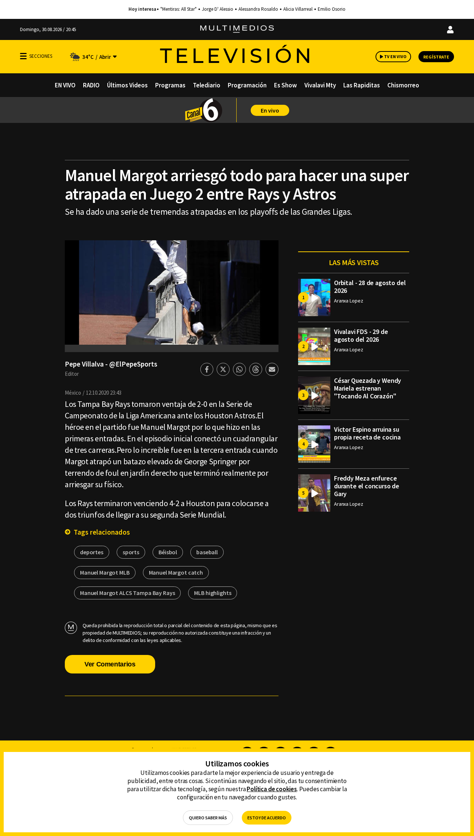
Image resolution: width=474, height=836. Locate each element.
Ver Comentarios (110, 664)
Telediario (206, 85)
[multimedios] (237, 29)
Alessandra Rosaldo (258, 9)
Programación (247, 85)
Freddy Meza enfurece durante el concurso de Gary (366, 486)
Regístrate (436, 57)
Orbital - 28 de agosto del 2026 (369, 286)
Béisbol (167, 552)
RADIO (91, 85)
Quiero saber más (208, 817)
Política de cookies (272, 789)
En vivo (270, 110)
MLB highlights (212, 592)
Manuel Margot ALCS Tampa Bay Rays (127, 592)
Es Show (285, 85)
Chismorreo (403, 85)
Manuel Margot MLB (105, 572)
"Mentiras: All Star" (178, 9)
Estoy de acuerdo (266, 817)
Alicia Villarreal (298, 9)
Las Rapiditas (361, 85)
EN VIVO (65, 85)
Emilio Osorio (332, 9)
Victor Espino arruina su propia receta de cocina (367, 433)
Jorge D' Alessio (217, 9)
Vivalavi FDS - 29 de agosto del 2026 (361, 335)
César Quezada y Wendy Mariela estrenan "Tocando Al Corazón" (367, 388)
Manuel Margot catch (176, 572)
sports (131, 552)
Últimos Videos (127, 85)
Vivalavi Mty (320, 85)
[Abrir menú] (23, 56)
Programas (170, 85)
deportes (91, 552)
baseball (207, 552)
